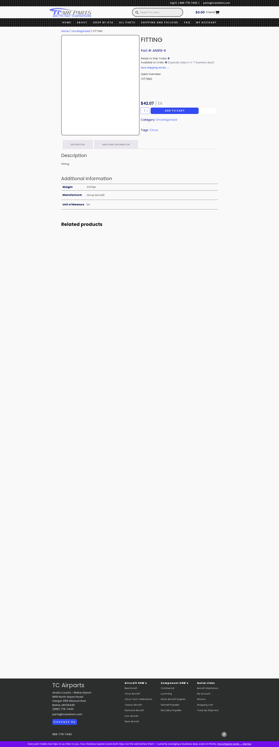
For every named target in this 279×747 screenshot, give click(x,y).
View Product (91, 324)
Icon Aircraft (132, 716)
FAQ (187, 22)
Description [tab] (78, 144)
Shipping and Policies (159, 22)
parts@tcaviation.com (216, 3)
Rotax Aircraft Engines (173, 699)
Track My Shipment (208, 710)
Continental (167, 688)
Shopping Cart (205, 704)
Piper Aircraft (132, 721)
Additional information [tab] (116, 144)
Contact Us (65, 722)
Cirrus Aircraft (132, 693)
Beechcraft (131, 688)
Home (66, 22)
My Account (206, 22)
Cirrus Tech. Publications (138, 699)
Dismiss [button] (247, 744)
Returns (201, 699)
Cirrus (154, 130)
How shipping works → (230, 744)
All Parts (127, 22)
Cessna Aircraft (133, 704)
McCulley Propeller (171, 710)
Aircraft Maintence (207, 688)
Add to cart (175, 110)
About (82, 22)
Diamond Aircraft (134, 710)
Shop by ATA (103, 22)
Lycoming (166, 693)
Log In (173, 3)
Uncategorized (80, 31)
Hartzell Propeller (170, 704)
